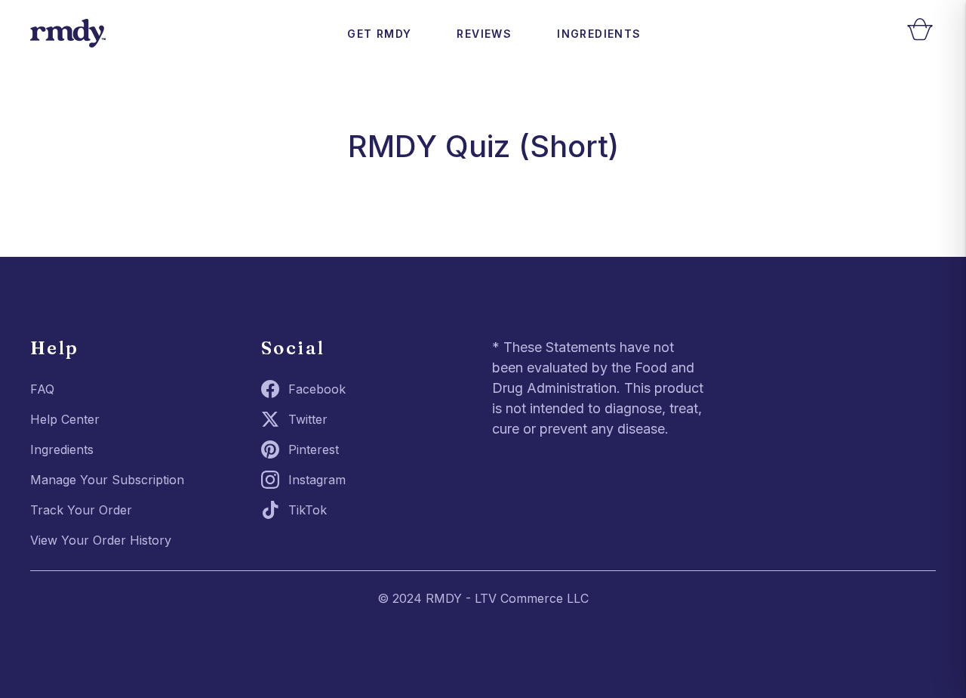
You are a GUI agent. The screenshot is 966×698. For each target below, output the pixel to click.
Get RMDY (379, 33)
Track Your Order (81, 509)
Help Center (65, 419)
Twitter (308, 419)
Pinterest (313, 449)
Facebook (317, 389)
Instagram (317, 479)
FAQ (42, 389)
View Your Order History (100, 540)
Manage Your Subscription (107, 479)
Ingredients (599, 33)
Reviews (484, 33)
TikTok (307, 509)
